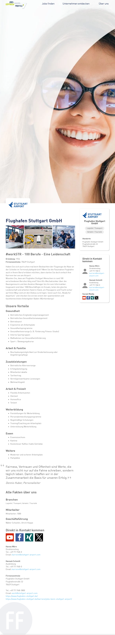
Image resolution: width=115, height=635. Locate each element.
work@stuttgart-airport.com (25, 593)
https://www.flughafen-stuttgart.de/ (22, 596)
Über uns (104, 3)
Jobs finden (48, 3)
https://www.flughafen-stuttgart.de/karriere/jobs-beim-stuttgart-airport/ (39, 599)
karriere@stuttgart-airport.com (26, 554)
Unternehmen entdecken (76, 3)
